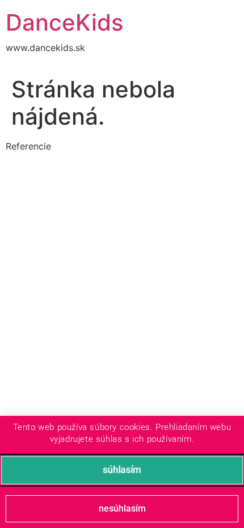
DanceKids (64, 22)
